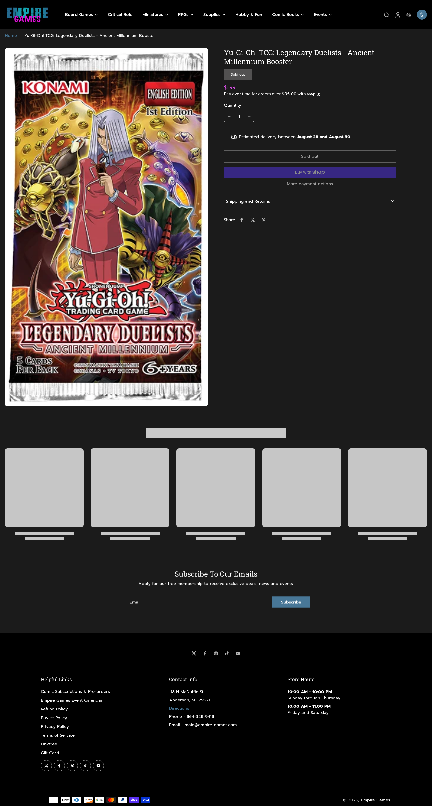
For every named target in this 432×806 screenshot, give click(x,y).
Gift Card (50, 753)
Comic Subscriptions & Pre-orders (75, 691)
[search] (386, 15)
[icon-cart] (408, 15)
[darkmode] (422, 15)
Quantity (232, 105)
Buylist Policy (54, 718)
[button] (310, 157)
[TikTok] (227, 653)
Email (135, 602)
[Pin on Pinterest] (263, 219)
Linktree (49, 744)
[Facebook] (205, 653)
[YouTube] (238, 653)
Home (11, 35)
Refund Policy (54, 709)
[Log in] (397, 14)
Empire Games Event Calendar (72, 700)
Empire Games (375, 800)
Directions (179, 708)
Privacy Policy (55, 726)
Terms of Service (58, 735)
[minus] (229, 116)
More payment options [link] (310, 184)
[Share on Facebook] (241, 219)
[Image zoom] (106, 227)
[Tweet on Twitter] (252, 219)
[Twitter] (194, 653)
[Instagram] (216, 653)
